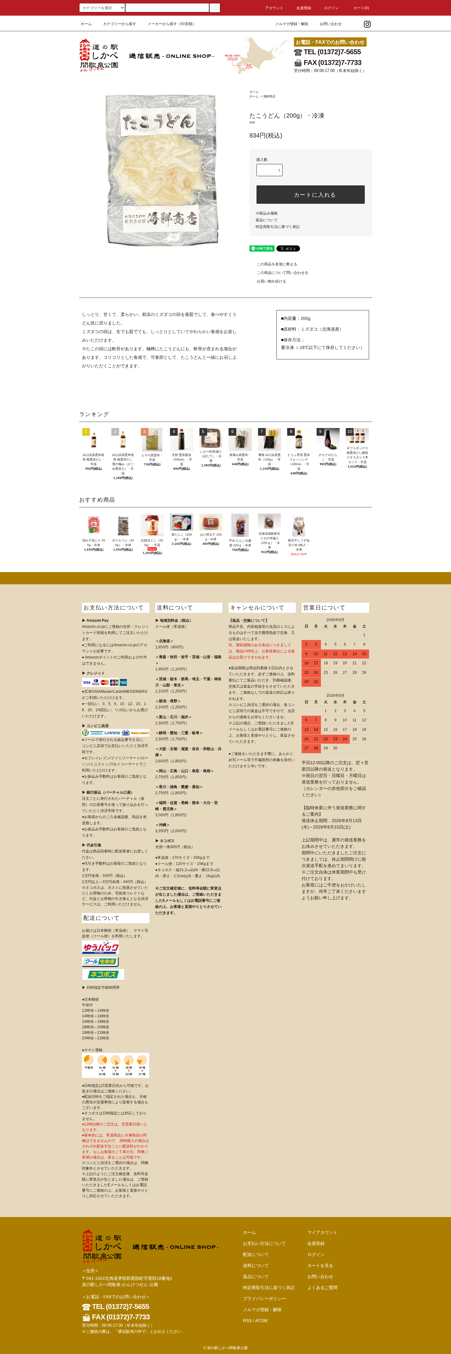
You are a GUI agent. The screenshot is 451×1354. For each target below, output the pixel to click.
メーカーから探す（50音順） (172, 24)
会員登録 (303, 8)
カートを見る (320, 1265)
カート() (361, 8)
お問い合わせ (331, 24)
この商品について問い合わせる (282, 273)
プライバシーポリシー (264, 1298)
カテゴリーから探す (119, 24)
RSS (247, 1320)
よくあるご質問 (322, 1287)
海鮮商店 (269, 96)
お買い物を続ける (271, 281)
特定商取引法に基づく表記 (278, 227)
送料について (256, 1265)
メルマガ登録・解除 (291, 24)
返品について (267, 220)
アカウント (274, 8)
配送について (256, 1254)
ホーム (86, 24)
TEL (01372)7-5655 (331, 52)
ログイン (331, 8)
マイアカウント (322, 1232)
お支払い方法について (264, 1243)
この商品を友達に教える (277, 264)
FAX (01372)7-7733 (331, 62)
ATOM (261, 1320)
